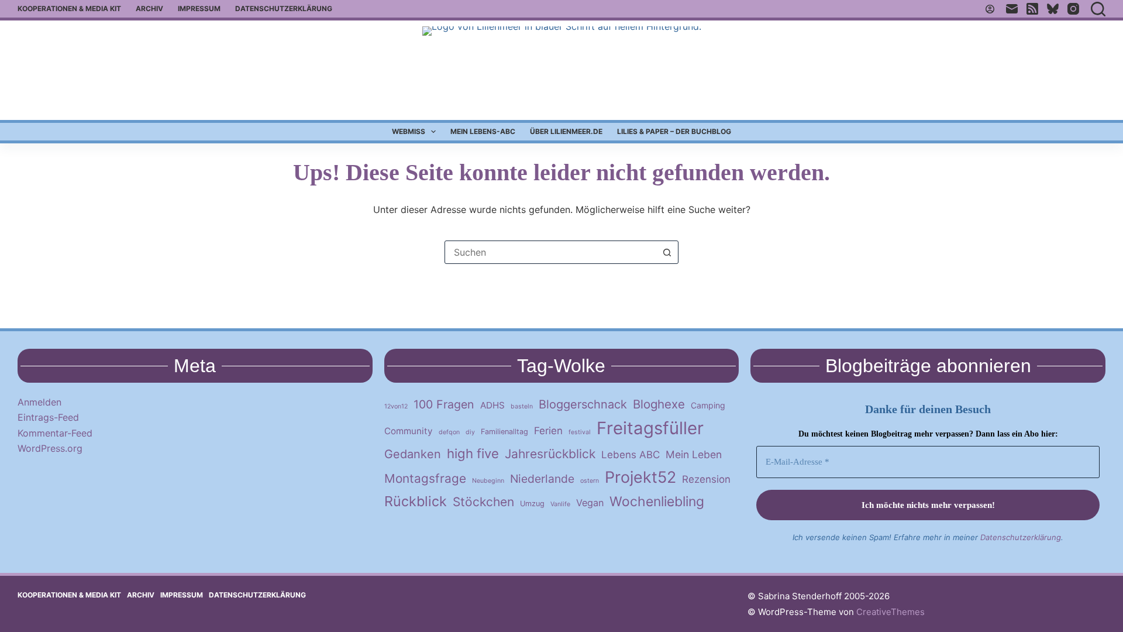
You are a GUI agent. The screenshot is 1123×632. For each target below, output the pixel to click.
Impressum (199, 8)
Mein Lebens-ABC (482, 131)
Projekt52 (640, 477)
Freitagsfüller (650, 428)
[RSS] (1032, 9)
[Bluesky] (1053, 9)
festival (580, 432)
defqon (449, 432)
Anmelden (39, 402)
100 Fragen (444, 404)
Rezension (706, 479)
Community (408, 431)
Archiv (149, 8)
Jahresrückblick (550, 453)
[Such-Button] (667, 252)
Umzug (532, 503)
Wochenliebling (656, 501)
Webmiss (408, 131)
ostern (589, 481)
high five (473, 453)
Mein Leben (694, 454)
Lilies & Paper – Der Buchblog (674, 131)
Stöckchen (483, 501)
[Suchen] (1098, 9)
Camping (708, 405)
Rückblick (415, 501)
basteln (522, 406)
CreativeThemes (890, 611)
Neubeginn (488, 481)
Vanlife (560, 504)
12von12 (396, 406)
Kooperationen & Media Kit (69, 8)
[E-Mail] (1012, 9)
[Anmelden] (990, 9)
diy (470, 432)
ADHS (492, 405)
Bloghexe (659, 404)
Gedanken (412, 454)
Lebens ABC (630, 455)
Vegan (590, 503)
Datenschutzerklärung (283, 8)
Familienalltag (504, 431)
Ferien (548, 431)
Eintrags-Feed (48, 417)
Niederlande (542, 479)
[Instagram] (1073, 9)
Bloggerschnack (583, 404)
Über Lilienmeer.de (566, 131)
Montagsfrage (425, 478)
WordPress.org (50, 448)
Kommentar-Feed (55, 433)
